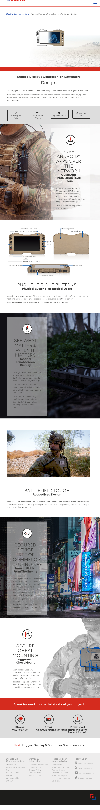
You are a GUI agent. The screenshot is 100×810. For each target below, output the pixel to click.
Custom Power (58, 770)
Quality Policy (35, 767)
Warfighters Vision (38, 116)
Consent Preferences (38, 764)
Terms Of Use (35, 775)
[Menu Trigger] (95, 4)
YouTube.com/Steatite (86, 773)
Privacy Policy (35, 773)
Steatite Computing (61, 767)
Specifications (59, 115)
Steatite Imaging (59, 775)
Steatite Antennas (60, 773)
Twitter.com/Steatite (85, 768)
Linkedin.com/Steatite (85, 763)
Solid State (56, 781)
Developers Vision (16, 116)
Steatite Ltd (57, 764)
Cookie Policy (35, 770)
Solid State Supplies (61, 778)
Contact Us (83, 114)
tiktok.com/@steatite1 (85, 778)
